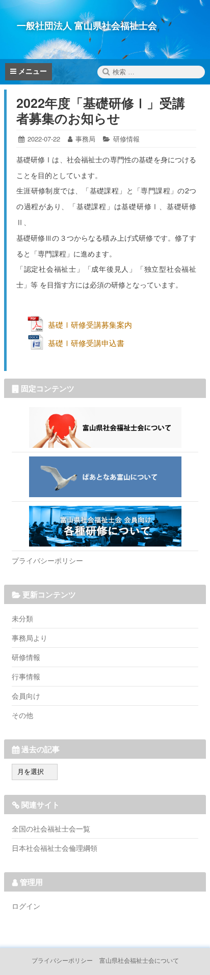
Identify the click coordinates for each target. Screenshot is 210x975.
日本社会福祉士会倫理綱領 (54, 848)
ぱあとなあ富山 (105, 476)
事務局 (85, 139)
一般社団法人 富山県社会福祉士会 (87, 25)
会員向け (26, 696)
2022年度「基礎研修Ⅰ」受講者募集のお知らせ (100, 110)
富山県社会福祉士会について (105, 427)
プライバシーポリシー (47, 560)
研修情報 (126, 139)
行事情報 (26, 676)
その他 (22, 715)
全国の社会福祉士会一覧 (51, 828)
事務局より (29, 638)
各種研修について (105, 526)
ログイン (26, 906)
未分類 (22, 618)
